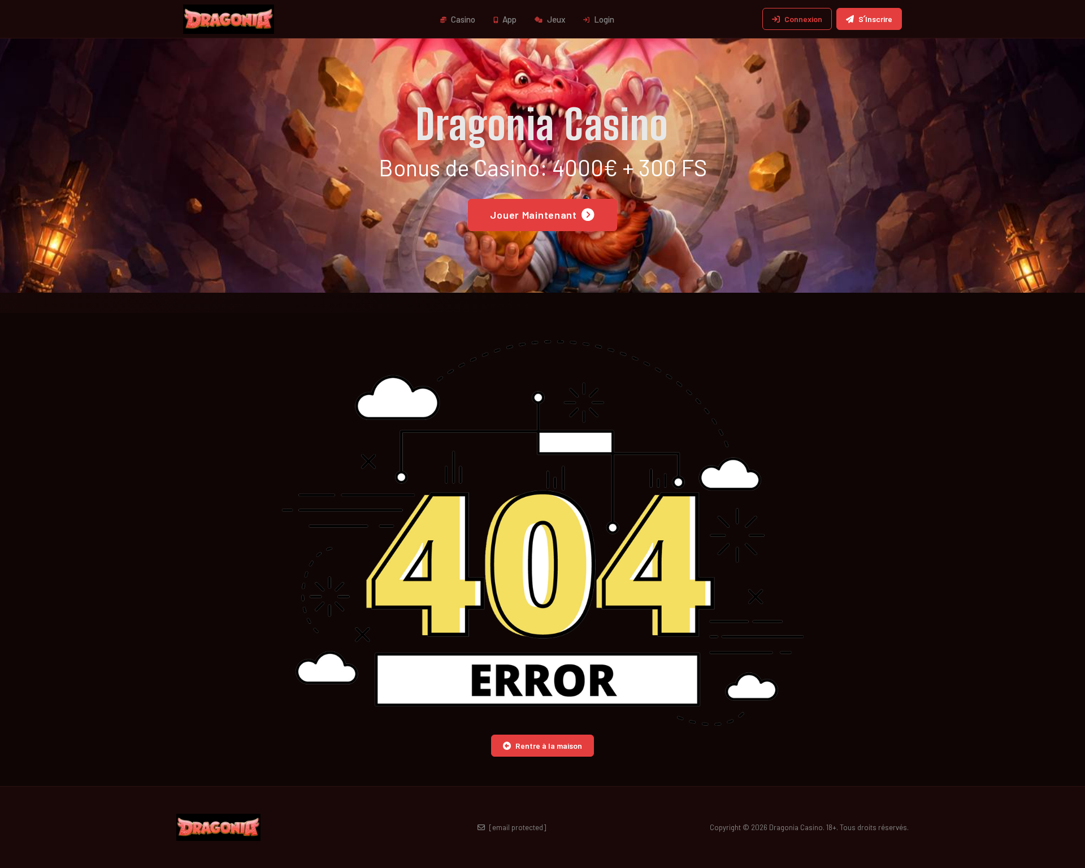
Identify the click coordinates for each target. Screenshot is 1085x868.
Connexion (803, 19)
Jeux (555, 19)
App (509, 19)
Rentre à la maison (548, 745)
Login (603, 19)
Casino (462, 19)
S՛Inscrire (875, 19)
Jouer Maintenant (533, 215)
